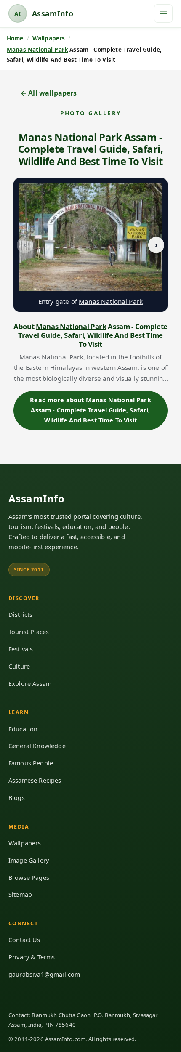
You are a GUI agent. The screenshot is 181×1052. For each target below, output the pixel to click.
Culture (19, 666)
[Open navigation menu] (163, 13)
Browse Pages (28, 878)
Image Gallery (28, 860)
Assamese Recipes (34, 780)
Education (22, 729)
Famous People (30, 763)
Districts (20, 615)
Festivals (20, 649)
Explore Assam (29, 684)
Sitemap (20, 894)
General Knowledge (37, 746)
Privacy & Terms (31, 957)
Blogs (16, 798)
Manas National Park (37, 49)
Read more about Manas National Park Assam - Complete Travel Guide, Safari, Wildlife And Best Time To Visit (90, 410)
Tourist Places (28, 632)
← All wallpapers (48, 93)
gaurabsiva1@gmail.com (44, 974)
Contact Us (24, 940)
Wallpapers (24, 843)
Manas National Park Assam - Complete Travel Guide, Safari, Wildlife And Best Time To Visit (90, 149)
